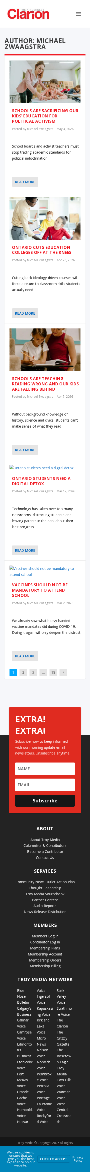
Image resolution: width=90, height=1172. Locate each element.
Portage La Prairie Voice (44, 1103)
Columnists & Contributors (45, 845)
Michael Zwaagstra (40, 129)
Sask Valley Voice (61, 996)
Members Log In (45, 936)
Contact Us (45, 857)
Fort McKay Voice (22, 1080)
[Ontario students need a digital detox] (45, 468)
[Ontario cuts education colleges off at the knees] (45, 218)
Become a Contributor (45, 851)
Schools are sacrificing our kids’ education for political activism (45, 116)
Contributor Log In (45, 942)
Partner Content (45, 900)
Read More (25, 181)
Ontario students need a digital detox (41, 481)
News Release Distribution (45, 911)
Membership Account (45, 954)
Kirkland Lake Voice (43, 1026)
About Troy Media (45, 839)
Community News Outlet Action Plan (45, 881)
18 (53, 672)
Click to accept (53, 1159)
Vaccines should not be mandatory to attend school (40, 590)
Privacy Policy (78, 1159)
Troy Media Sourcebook (45, 893)
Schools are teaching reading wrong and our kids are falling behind (45, 384)
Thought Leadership (45, 887)
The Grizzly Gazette (63, 1038)
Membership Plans (45, 948)
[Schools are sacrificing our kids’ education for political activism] (45, 81)
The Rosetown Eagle (64, 1056)
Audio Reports (45, 905)
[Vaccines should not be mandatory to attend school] (45, 572)
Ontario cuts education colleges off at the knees (42, 250)
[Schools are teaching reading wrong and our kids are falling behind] (45, 349)
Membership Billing (45, 965)
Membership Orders (45, 960)
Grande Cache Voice (23, 1097)
